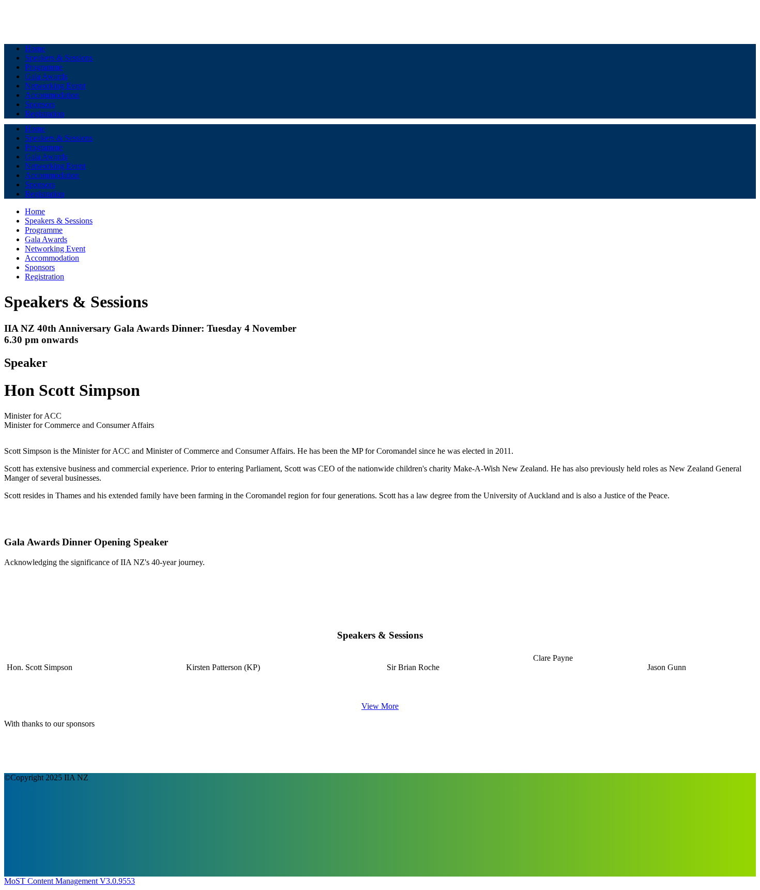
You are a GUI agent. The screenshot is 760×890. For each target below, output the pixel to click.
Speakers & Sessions (59, 57)
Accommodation (52, 95)
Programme (44, 67)
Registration (44, 113)
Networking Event (55, 85)
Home (35, 48)
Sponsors (40, 104)
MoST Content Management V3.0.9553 (69, 881)
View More (380, 706)
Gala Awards (46, 76)
